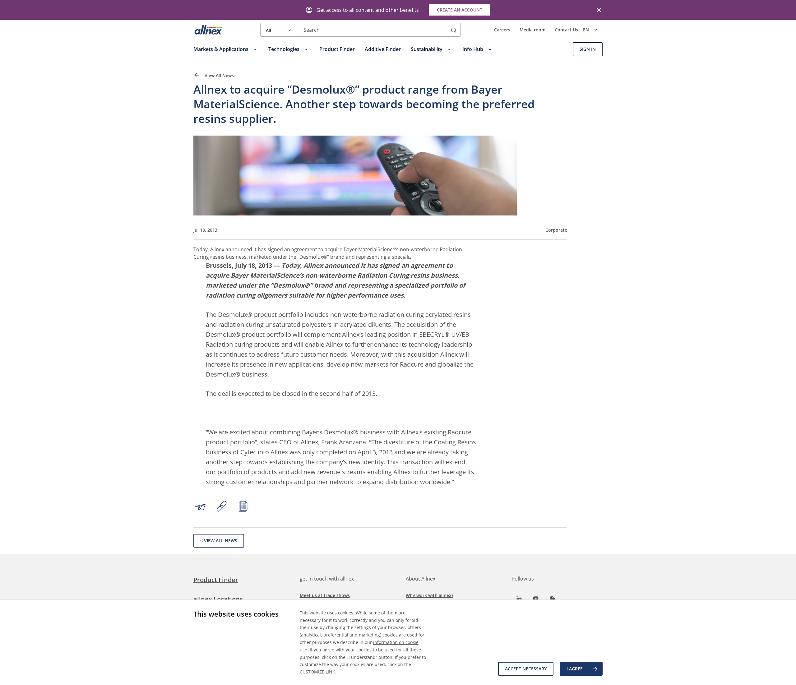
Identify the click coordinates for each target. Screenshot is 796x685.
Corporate (556, 230)
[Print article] (243, 507)
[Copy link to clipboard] (222, 507)
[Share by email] (200, 507)
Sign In (588, 49)
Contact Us (566, 30)
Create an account (459, 10)
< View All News (218, 541)
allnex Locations (218, 599)
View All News (218, 76)
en (586, 30)
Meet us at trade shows (325, 595)
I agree (575, 669)
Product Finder (215, 580)
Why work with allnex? (429, 595)
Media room (532, 30)
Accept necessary (526, 669)
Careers (502, 30)
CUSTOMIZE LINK (317, 672)
